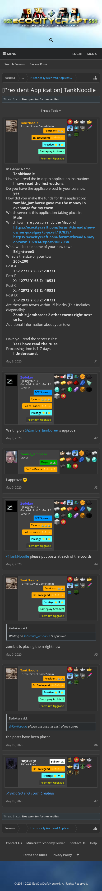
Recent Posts (38, 64)
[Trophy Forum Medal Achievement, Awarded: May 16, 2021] (75, 466)
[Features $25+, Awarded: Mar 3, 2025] (82, 377)
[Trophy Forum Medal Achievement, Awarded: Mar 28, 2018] (63, 396)
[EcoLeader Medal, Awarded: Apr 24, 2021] (62, 453)
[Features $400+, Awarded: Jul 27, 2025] (94, 460)
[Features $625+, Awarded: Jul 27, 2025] (69, 466)
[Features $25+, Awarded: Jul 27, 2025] (81, 453)
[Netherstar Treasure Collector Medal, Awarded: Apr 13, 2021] (83, 128)
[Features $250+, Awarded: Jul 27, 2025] (81, 460)
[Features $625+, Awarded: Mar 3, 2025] (70, 390)
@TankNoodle (17, 556)
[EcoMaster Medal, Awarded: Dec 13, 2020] (83, 122)
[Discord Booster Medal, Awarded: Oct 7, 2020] (76, 377)
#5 (96, 654)
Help (93, 843)
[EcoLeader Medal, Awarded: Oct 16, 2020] (76, 122)
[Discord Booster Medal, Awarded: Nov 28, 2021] (70, 135)
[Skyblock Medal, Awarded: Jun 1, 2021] (70, 377)
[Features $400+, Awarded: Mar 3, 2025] (57, 390)
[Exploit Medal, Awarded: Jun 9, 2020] (76, 135)
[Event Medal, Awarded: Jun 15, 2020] (70, 773)
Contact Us (14, 843)
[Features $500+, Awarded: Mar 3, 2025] (63, 390)
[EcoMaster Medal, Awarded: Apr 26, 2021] (69, 453)
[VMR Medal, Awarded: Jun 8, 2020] (83, 766)
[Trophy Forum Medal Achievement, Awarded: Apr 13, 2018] (76, 760)
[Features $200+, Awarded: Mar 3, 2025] (76, 383)
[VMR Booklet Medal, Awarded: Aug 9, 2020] (89, 766)
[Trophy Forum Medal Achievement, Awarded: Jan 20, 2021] (70, 122)
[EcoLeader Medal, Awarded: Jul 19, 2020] (57, 377)
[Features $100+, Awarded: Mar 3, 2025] (63, 383)
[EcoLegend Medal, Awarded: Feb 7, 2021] (89, 122)
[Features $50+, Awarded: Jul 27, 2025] (88, 453)
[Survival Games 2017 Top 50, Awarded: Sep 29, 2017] (70, 760)
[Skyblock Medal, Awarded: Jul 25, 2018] (75, 453)
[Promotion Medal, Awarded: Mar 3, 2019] (76, 773)
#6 (96, 745)
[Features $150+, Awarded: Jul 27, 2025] (69, 460)
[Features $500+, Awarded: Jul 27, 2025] (62, 466)
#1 (96, 361)
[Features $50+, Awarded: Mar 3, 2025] (89, 377)
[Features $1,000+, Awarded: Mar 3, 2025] (82, 390)
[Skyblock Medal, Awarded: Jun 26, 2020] (70, 128)
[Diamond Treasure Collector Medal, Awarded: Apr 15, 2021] (76, 128)
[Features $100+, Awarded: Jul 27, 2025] (62, 460)
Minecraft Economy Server (45, 843)
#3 (96, 487)
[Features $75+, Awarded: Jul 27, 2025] (94, 453)
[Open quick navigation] (95, 77)
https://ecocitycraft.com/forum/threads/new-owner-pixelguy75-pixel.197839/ (54, 229)
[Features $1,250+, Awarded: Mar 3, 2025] (89, 390)
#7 (96, 801)
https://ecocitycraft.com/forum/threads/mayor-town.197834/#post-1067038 (53, 239)
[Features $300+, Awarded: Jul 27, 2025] (88, 460)
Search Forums (15, 64)
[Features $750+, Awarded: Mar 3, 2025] (76, 390)
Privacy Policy (61, 855)
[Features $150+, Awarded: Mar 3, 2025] (70, 383)
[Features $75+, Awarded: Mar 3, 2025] (57, 383)
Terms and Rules (35, 855)
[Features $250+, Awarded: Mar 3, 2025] (82, 383)
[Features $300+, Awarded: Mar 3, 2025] (89, 383)
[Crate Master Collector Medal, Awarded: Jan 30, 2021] (89, 128)
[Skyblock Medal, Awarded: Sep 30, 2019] (76, 766)
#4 (96, 564)
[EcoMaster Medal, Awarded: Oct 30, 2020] (89, 760)
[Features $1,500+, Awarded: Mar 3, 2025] (57, 396)
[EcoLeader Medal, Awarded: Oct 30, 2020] (83, 760)
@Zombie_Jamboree (41, 430)
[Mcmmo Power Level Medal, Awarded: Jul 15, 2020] (63, 377)
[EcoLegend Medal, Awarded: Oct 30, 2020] (70, 766)
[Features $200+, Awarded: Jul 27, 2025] (75, 460)
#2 (96, 438)
